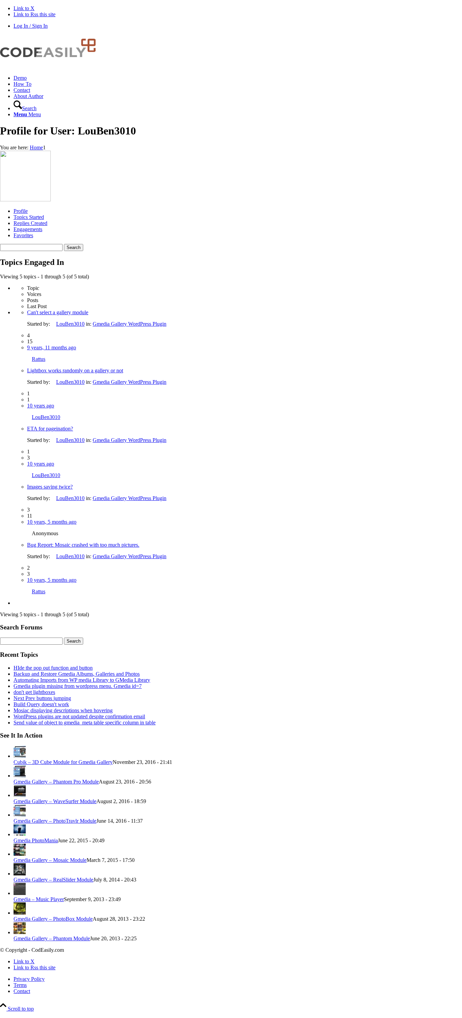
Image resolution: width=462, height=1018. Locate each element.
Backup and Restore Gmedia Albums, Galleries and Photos (77, 674)
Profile (21, 211)
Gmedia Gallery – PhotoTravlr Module (55, 821)
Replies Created (30, 223)
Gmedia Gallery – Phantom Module (52, 938)
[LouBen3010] (25, 199)
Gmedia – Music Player (39, 899)
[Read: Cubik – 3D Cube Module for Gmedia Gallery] (20, 756)
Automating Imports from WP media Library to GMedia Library (82, 680)
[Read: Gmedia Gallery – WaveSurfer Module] (20, 795)
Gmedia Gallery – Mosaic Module (50, 860)
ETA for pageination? (50, 428)
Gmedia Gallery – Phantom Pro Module (56, 782)
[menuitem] (238, 78)
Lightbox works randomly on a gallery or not (75, 370)
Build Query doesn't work (41, 704)
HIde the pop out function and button (53, 668)
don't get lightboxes (34, 692)
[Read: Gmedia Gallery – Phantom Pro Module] (20, 775)
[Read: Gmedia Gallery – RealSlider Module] (20, 873)
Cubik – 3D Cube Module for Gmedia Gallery (63, 762)
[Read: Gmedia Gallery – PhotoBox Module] (20, 913)
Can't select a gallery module (57, 312)
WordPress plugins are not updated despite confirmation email (79, 716)
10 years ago (40, 405)
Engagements (28, 229)
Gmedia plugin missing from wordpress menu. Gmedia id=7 (78, 686)
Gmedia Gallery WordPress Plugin (129, 324)
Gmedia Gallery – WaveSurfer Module (55, 801)
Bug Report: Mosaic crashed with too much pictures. (83, 545)
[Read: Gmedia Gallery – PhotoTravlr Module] (20, 815)
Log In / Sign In (31, 26)
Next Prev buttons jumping (42, 698)
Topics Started (29, 217)
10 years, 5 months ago (51, 522)
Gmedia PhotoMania (36, 840)
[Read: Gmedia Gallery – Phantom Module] (20, 932)
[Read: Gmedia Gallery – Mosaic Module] (20, 854)
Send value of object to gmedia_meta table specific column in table (85, 722)
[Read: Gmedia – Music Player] (20, 893)
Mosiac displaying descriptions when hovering (63, 710)
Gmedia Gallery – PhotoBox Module (53, 919)
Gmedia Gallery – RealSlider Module (53, 880)
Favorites (23, 235)
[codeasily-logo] (50, 66)
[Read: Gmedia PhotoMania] (20, 834)
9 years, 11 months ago (51, 347)
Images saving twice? (50, 487)
